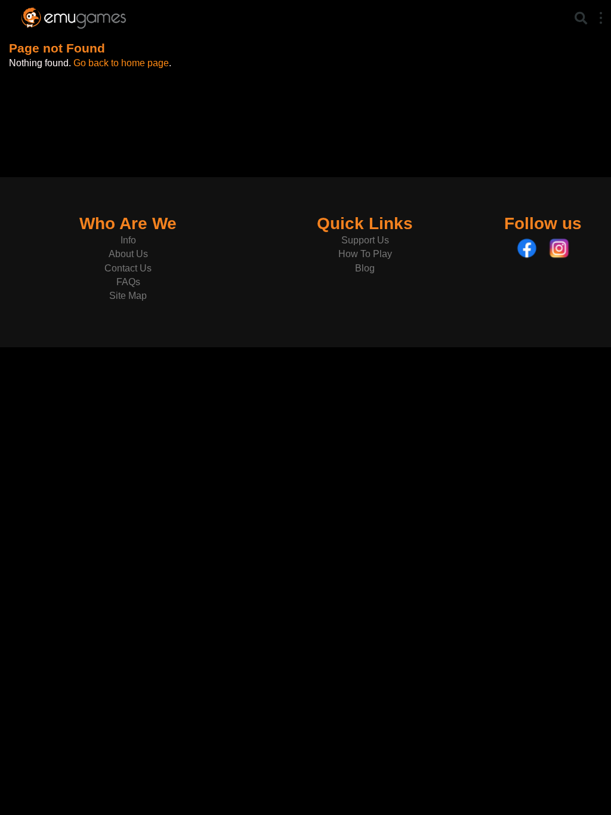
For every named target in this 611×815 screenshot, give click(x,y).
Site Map (128, 296)
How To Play (365, 254)
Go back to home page (121, 63)
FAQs (128, 282)
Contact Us (128, 268)
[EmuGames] (73, 16)
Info (128, 240)
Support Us (365, 240)
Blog (365, 268)
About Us (128, 254)
